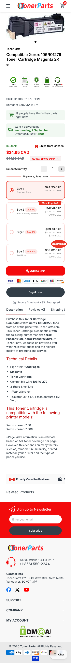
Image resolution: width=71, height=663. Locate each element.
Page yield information (22, 437)
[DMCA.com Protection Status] (35, 636)
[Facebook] (8, 589)
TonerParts (13, 48)
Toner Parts (28, 646)
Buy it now (36, 292)
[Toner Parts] (35, 8)
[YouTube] (26, 589)
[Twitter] (17, 589)
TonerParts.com (49, 327)
